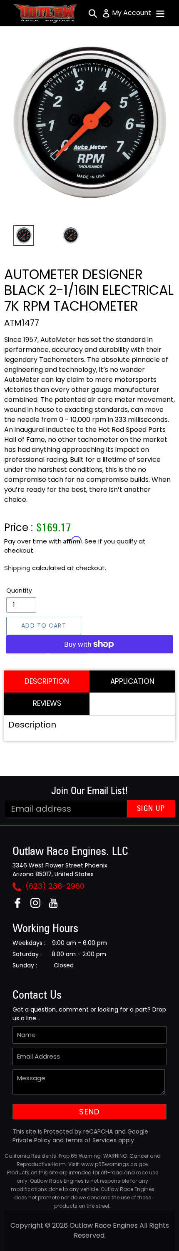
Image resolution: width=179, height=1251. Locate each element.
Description (47, 681)
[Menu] (160, 13)
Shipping (17, 567)
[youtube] (56, 905)
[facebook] (20, 905)
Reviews (47, 703)
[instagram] (38, 905)
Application (132, 681)
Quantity (19, 590)
